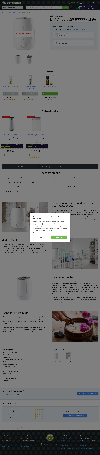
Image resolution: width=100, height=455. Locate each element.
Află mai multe (36, 232)
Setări (41, 237)
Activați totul (59, 237)
